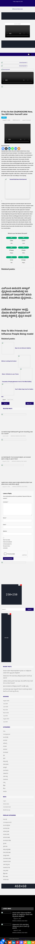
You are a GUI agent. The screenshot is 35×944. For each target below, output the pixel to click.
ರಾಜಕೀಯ (5, 780)
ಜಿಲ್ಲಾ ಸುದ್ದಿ (5, 761)
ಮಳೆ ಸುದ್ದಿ (5, 776)
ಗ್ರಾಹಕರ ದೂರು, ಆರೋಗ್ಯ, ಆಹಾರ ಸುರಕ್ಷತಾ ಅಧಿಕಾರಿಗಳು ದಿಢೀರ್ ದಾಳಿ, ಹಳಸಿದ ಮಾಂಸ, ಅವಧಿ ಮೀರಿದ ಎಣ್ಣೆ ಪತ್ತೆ (16, 483)
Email (4, 525)
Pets (4, 731)
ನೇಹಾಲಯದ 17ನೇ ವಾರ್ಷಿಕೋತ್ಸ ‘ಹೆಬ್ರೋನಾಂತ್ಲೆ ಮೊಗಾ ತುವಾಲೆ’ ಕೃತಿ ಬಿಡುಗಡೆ (17, 677)
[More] (18, 148)
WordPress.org (6, 810)
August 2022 (6, 719)
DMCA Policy (27, 940)
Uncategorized (6, 734)
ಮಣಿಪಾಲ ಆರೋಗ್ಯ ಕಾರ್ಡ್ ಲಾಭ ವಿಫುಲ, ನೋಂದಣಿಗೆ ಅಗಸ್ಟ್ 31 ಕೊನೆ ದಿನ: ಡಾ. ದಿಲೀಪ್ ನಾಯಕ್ (18, 682)
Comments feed (7, 807)
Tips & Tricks (10, 400)
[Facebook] (3, 148)
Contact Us (13, 940)
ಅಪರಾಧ (5, 740)
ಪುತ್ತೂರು (5, 767)
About (7, 940)
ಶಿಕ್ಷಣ (4, 786)
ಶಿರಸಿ (4, 789)
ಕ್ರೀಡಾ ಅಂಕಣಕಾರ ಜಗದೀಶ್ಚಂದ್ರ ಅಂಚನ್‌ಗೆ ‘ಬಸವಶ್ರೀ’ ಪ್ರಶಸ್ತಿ (15, 686)
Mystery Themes (22, 939)
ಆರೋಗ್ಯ (4, 117)
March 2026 (6, 713)
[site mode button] (29, 54)
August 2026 (6, 701)
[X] (6, 148)
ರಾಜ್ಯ (4, 783)
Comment (5, 502)
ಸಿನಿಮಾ (5, 792)
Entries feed (6, 804)
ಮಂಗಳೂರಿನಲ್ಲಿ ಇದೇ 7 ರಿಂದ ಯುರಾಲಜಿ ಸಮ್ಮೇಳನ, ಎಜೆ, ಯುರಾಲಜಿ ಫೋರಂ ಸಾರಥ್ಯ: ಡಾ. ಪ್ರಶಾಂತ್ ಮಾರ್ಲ (16, 458)
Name (4, 518)
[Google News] (15, 148)
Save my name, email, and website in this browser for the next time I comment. (7, 544)
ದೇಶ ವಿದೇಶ (5, 764)
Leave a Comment (26, 120)
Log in (4, 801)
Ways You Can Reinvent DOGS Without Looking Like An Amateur (30, 404)
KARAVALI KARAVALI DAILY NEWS (18, 436)
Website (5, 531)
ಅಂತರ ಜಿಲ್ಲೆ (5, 737)
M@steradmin (16, 120)
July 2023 (5, 716)
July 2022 (5, 722)
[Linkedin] (9, 148)
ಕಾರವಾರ (5, 749)
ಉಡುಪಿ (5, 746)
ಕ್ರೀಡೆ (4, 758)
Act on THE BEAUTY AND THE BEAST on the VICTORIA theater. (6, 404)
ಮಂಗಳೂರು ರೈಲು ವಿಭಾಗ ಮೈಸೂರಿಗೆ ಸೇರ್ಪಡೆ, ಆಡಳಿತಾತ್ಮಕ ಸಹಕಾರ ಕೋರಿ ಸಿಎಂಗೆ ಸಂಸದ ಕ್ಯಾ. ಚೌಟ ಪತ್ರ (17, 690)
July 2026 (5, 704)
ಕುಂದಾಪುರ (5, 752)
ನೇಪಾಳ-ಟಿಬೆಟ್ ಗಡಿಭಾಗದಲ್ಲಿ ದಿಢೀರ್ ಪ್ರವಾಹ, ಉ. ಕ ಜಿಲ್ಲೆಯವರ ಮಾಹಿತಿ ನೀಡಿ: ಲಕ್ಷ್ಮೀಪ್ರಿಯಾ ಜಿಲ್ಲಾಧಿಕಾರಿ (17, 672)
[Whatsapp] (12, 148)
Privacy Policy (20, 940)
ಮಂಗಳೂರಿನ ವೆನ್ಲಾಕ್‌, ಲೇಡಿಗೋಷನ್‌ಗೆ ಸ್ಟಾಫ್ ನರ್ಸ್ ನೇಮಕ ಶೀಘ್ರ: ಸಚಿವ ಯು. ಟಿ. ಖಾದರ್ (17, 433)
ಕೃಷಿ (4, 755)
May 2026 (5, 710)
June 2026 (5, 707)
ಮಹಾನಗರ (5, 773)
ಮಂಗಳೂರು (5, 770)
